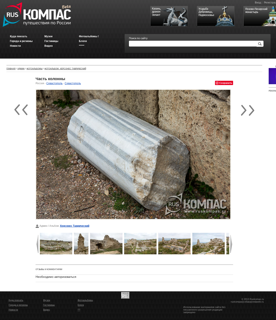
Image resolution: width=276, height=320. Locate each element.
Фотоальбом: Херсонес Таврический (65, 69)
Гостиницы (49, 305)
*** (79, 309)
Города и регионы (18, 305)
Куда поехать (16, 300)
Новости (13, 309)
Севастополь (54, 83)
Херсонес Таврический (74, 225)
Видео (46, 309)
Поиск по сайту (138, 38)
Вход (258, 2)
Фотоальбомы (34, 69)
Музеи (46, 300)
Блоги (81, 305)
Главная (11, 69)
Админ (21, 69)
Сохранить (225, 82)
